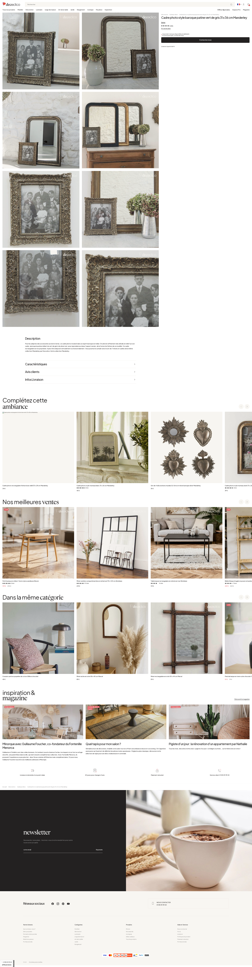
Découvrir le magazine (242, 699)
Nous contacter (182, 929)
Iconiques (129, 934)
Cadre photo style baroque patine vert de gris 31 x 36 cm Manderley (199, 14)
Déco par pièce (27, 931)
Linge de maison (50, 10)
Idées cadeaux (130, 936)
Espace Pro (236, 10)
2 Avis (171, 26)
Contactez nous (205, 40)
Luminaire (39, 10)
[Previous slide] (241, 406)
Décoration (29, 10)
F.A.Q (179, 931)
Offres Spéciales (223, 10)
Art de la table (63, 10)
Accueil (4, 787)
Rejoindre (99, 850)
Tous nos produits (8, 10)
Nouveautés (129, 931)
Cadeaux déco (173, 14)
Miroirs (128, 929)
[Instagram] (58, 904)
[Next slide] (247, 406)
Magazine (246, 10)
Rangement (81, 10)
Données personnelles (35, 962)
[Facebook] (52, 904)
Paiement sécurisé (182, 939)
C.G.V (25, 962)
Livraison (180, 934)
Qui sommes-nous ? (29, 929)
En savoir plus (166, 28)
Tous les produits (131, 939)
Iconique (90, 10)
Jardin (72, 10)
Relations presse (28, 939)
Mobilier (20, 10)
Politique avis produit (183, 936)
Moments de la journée (30, 934)
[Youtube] (68, 904)
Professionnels (27, 942)
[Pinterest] (63, 904)
